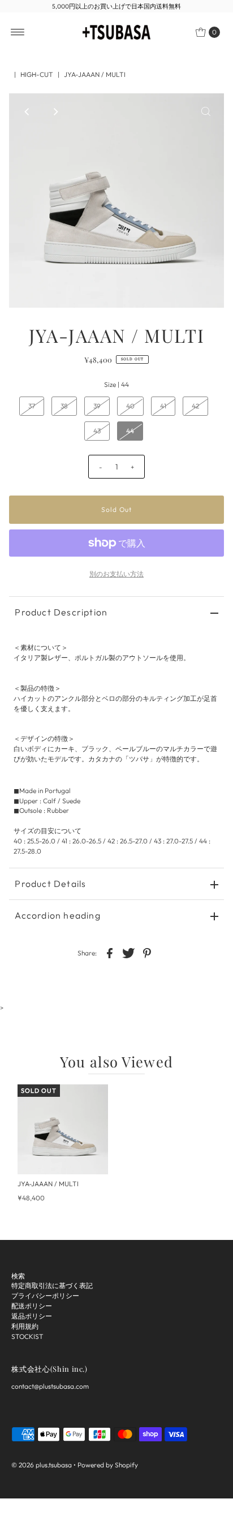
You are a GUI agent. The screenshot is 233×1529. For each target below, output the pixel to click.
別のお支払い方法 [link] (116, 574)
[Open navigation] (18, 32)
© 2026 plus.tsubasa (41, 1465)
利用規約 (24, 1326)
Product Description (61, 612)
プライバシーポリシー (45, 1295)
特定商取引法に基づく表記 (52, 1285)
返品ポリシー (31, 1316)
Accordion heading (57, 915)
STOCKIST (27, 1336)
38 (64, 406)
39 (97, 406)
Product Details (50, 883)
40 (130, 406)
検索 (18, 1276)
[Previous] (27, 111)
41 (163, 406)
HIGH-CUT (36, 74)
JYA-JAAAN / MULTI (48, 1183)
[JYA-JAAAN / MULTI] (63, 1129)
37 (31, 406)
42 (195, 406)
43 (97, 431)
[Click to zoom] (205, 111)
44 (130, 431)
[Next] (54, 111)
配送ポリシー (31, 1306)
